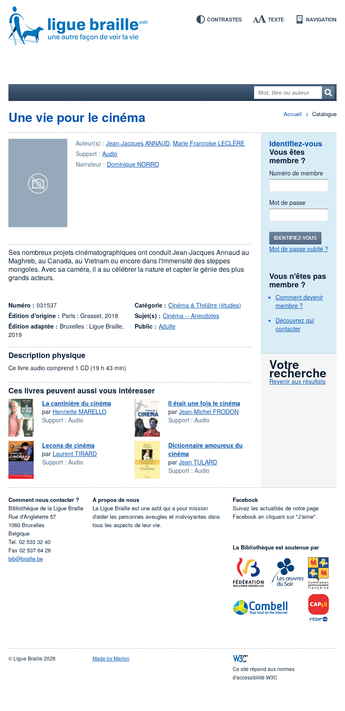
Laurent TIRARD (75, 453)
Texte (276, 19)
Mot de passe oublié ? (298, 248)
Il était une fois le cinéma (204, 403)
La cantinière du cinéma (76, 403)
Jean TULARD (198, 462)
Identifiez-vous (295, 238)
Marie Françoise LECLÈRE (208, 143)
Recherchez (328, 92)
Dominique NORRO (133, 164)
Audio (109, 153)
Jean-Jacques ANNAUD (138, 143)
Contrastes (224, 19)
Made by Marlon (111, 658)
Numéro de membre (296, 173)
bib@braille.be (25, 558)
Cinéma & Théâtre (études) (204, 305)
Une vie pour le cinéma (77, 117)
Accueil (293, 114)
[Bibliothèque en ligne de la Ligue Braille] (172, 26)
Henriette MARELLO (79, 411)
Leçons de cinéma (68, 445)
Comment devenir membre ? (299, 301)
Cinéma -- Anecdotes (191, 315)
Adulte (167, 326)
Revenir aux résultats (297, 381)
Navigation (321, 19)
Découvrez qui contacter (295, 324)
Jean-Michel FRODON (209, 411)
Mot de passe (287, 202)
